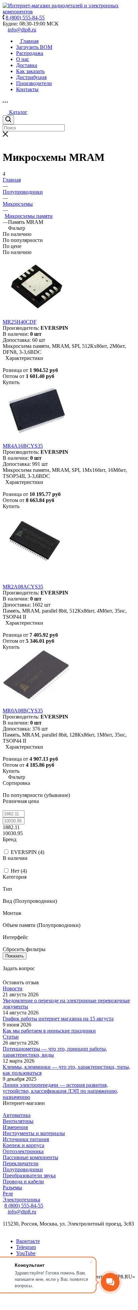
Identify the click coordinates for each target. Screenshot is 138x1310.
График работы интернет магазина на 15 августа (58, 1018)
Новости (12, 988)
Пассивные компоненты (30, 1157)
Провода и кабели (23, 1181)
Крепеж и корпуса (23, 1145)
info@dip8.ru (22, 30)
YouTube (26, 1253)
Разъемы (12, 1187)
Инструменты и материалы (34, 1133)
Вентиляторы (18, 1121)
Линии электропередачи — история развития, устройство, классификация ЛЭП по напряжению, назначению (60, 1091)
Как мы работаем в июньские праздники (49, 1031)
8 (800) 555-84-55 (23, 1205)
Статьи (11, 1037)
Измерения (15, 1127)
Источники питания (26, 1139)
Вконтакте (28, 1241)
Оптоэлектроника (23, 1151)
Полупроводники (23, 1169)
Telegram (26, 1247)
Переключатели (21, 1163)
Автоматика (16, 1115)
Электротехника (21, 1199)
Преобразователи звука (29, 1175)
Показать (14, 955)
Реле (8, 1193)
